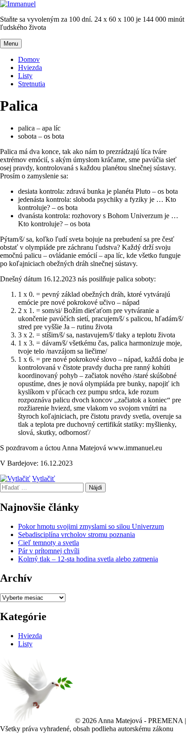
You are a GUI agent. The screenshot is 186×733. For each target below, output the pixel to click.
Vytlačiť (43, 478)
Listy (25, 75)
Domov (29, 59)
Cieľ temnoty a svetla (48, 542)
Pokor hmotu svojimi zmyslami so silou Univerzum (91, 526)
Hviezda (30, 67)
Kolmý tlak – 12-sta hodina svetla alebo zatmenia (88, 559)
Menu (11, 43)
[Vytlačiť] (15, 478)
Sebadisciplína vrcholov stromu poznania (76, 534)
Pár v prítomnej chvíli (48, 551)
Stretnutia (31, 84)
